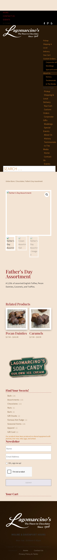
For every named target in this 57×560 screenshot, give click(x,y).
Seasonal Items (14, 423)
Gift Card (11, 432)
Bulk (9, 395)
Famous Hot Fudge (15, 419)
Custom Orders (49, 58)
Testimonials (50, 142)
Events (6, 19)
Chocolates (20, 181)
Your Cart (47, 55)
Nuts (9, 407)
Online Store (10, 181)
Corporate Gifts (48, 118)
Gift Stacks (12, 415)
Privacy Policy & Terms (28, 554)
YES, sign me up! (14, 463)
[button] (46, 194)
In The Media (46, 147)
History (49, 77)
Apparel (11, 427)
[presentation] (19, 472)
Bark (9, 411)
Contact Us (9, 16)
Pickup (46, 40)
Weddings (50, 66)
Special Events (47, 129)
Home (6, 12)
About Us (47, 73)
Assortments (13, 399)
